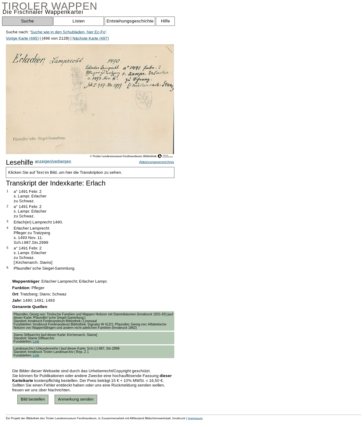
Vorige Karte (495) (22, 38)
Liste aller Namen (112, 422)
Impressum (195, 418)
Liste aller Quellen (148, 422)
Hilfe (204, 422)
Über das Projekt (182, 422)
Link (36, 341)
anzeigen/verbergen (53, 161)
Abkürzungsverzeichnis (156, 162)
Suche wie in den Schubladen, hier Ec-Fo (68, 32)
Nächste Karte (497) (90, 38)
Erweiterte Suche (21, 422)
